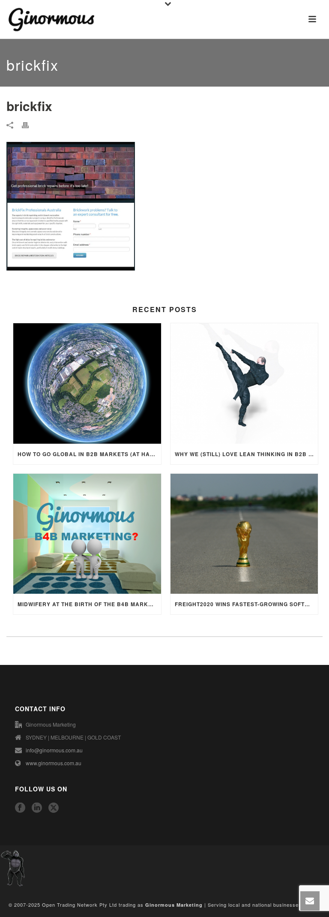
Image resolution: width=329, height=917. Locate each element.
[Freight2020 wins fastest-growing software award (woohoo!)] (244, 534)
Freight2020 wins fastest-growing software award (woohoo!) (246, 604)
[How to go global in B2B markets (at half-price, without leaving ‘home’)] (87, 383)
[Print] (29, 124)
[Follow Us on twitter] (53, 808)
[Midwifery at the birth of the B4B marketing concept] (87, 534)
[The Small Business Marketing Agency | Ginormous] (13, 866)
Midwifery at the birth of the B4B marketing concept (89, 604)
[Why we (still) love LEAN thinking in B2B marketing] (244, 383)
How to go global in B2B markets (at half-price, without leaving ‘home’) (89, 454)
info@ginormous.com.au (54, 750)
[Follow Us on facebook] (20, 808)
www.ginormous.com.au (53, 763)
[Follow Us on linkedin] (37, 808)
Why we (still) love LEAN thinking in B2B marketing (246, 454)
